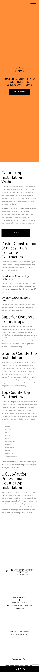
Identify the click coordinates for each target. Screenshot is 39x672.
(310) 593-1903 (19, 91)
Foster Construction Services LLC (22, 571)
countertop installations (12, 307)
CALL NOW (19, 668)
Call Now (16, 233)
